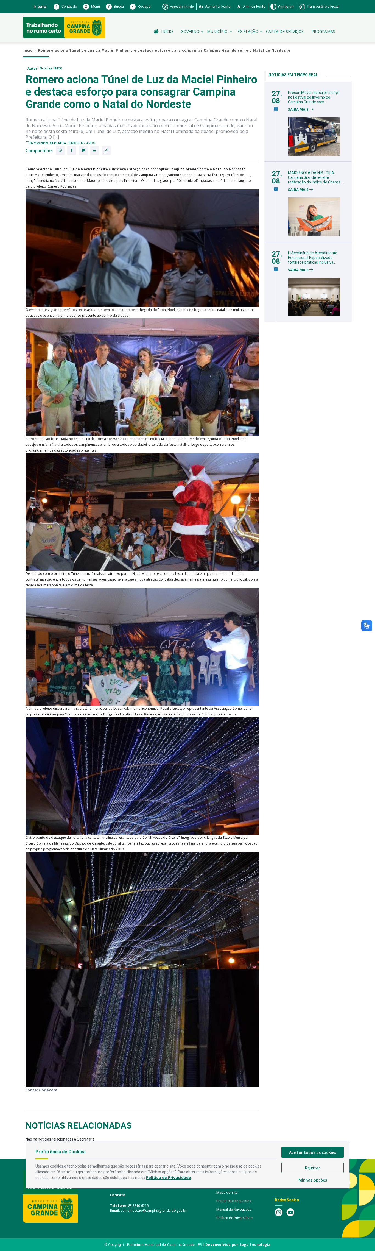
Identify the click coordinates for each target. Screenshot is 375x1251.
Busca (116, 6)
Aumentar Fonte (217, 6)
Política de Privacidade (234, 1218)
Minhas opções (312, 1180)
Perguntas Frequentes (233, 1200)
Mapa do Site (226, 1192)
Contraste (286, 6)
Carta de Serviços (285, 31)
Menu (92, 6)
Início (167, 31)
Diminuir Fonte (254, 6)
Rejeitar (312, 1167)
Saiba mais (298, 109)
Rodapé (141, 6)
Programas (323, 31)
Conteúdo (66, 6)
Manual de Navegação (234, 1209)
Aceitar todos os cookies (312, 1152)
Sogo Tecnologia (255, 1244)
